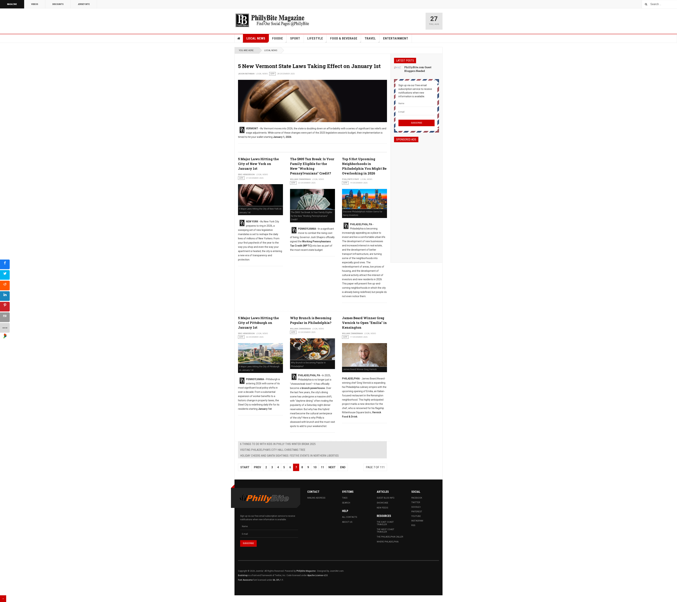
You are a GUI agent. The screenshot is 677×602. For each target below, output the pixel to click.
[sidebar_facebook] (5, 264)
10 (314, 467)
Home (239, 38)
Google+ (416, 507)
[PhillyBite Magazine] (272, 20)
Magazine (12, 4)
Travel (370, 38)
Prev (257, 467)
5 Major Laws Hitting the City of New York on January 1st (258, 164)
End (343, 467)
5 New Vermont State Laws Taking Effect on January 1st (309, 66)
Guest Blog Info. (386, 498)
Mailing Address (316, 498)
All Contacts (349, 517)
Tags (344, 498)
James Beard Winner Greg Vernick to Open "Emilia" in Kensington (364, 323)
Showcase (382, 503)
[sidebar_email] (5, 317)
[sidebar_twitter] (5, 275)
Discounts (57, 4)
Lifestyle (315, 38)
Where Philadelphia (387, 541)
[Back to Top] (3, 598)
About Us (347, 522)
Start (244, 467)
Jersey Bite (84, 4)
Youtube (416, 516)
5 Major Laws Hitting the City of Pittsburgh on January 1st (258, 323)
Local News (255, 38)
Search (346, 503)
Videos (34, 4)
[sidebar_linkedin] (5, 296)
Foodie (277, 38)
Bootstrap (243, 575)
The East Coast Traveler (385, 523)
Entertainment (395, 38)
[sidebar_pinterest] (5, 307)
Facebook (416, 498)
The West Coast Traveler (385, 530)
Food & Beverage (343, 38)
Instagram (417, 521)
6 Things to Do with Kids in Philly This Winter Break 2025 (278, 444)
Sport (295, 38)
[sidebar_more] (5, 328)
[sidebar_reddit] (5, 285)
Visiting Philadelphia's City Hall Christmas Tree (272, 450)
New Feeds (382, 507)
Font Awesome (245, 580)
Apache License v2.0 (317, 575)
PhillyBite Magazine (306, 571)
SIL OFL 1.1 (278, 580)
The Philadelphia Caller (390, 537)
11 (322, 467)
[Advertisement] (416, 199)
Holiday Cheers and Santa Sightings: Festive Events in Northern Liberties (289, 455)
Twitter (415, 502)
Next (332, 467)
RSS (413, 525)
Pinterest (416, 511)
